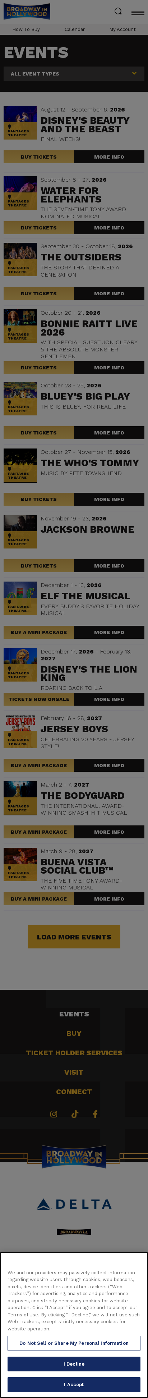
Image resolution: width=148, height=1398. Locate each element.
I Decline (74, 1364)
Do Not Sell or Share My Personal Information (74, 1343)
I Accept (74, 1384)
